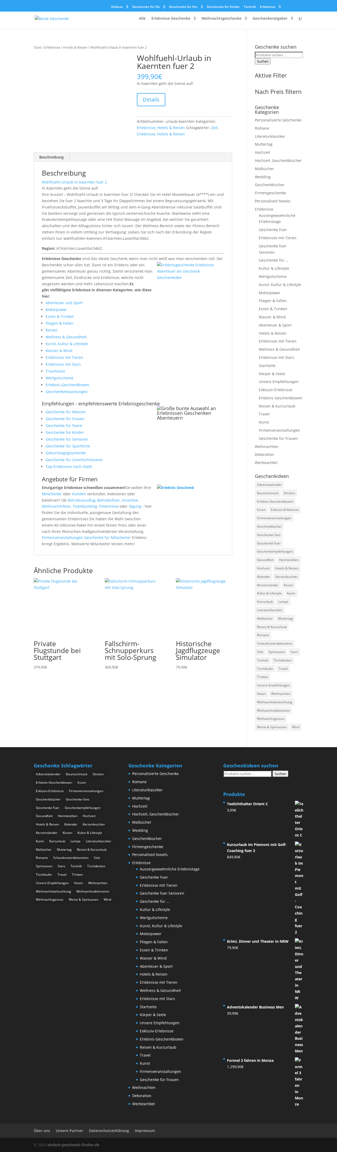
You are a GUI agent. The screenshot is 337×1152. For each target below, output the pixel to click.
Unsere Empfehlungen (279, 381)
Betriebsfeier (108, 500)
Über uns (42, 1130)
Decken (289, 493)
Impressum (145, 1130)
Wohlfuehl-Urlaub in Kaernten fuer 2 (74, 182)
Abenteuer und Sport (64, 302)
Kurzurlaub (265, 601)
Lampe (283, 601)
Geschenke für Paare (64, 425)
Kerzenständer (268, 585)
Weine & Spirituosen (272, 727)
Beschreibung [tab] (51, 157)
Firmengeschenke (270, 192)
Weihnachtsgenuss (271, 718)
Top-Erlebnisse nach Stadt (69, 466)
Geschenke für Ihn (183, 7)
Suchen (263, 61)
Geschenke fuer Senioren (162, 893)
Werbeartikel (266, 462)
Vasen (261, 693)
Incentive (130, 500)
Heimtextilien (289, 560)
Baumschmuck (268, 493)
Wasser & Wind (59, 350)
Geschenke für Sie (146, 7)
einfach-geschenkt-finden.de (73, 1144)
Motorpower (56, 309)
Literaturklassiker (270, 136)
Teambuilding (85, 506)
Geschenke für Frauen (65, 418)
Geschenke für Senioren (67, 439)
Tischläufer (265, 668)
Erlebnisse (267, 7)
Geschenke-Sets (269, 535)
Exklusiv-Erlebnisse (276, 389)
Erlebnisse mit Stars (63, 364)
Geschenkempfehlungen (275, 551)
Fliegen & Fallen (59, 323)
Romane (262, 128)
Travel (264, 413)
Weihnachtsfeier (56, 506)
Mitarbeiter (52, 493)
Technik (250, 7)
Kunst (264, 422)
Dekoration (264, 454)
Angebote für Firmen (70, 479)
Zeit (214, 127)
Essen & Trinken (60, 316)
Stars (294, 652)
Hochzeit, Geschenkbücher (278, 160)
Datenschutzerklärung (109, 1130)
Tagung (135, 506)
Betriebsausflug (81, 500)
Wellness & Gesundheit (66, 336)
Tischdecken (283, 660)
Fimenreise (108, 506)
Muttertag (263, 144)
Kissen (288, 585)
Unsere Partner (69, 1130)
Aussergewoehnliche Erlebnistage (170, 868)
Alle (142, 19)
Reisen (51, 330)
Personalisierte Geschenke (278, 120)
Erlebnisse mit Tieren (64, 357)
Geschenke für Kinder (223, 7)
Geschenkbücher (270, 184)
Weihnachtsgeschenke (221, 19)
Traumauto (55, 371)
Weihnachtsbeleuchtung (274, 702)
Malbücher (264, 168)
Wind (295, 727)
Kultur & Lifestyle (274, 268)
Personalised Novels (272, 200)
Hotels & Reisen (75, 47)
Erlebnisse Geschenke (170, 19)
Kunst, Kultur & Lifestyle (67, 343)
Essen (261, 509)
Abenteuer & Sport (275, 325)
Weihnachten (266, 446)
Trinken (262, 677)
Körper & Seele (272, 373)
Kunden (79, 493)
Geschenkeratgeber (270, 19)
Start (37, 47)
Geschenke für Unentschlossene (74, 459)
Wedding (263, 176)
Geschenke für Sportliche (68, 446)
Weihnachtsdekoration (273, 710)
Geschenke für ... (274, 260)
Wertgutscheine (59, 377)
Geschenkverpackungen (67, 391)
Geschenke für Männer (66, 411)
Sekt (260, 652)
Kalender (263, 576)
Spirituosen (277, 652)
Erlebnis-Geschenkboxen (67, 384)
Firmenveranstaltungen (62, 537)
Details (151, 99)
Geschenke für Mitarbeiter (107, 537)
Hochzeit (262, 152)
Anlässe (117, 7)
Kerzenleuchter (286, 576)
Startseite (267, 365)
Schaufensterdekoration (274, 643)
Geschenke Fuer (273, 229)
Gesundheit (265, 560)
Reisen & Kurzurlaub (277, 406)
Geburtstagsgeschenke (66, 452)
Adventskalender (269, 484)
